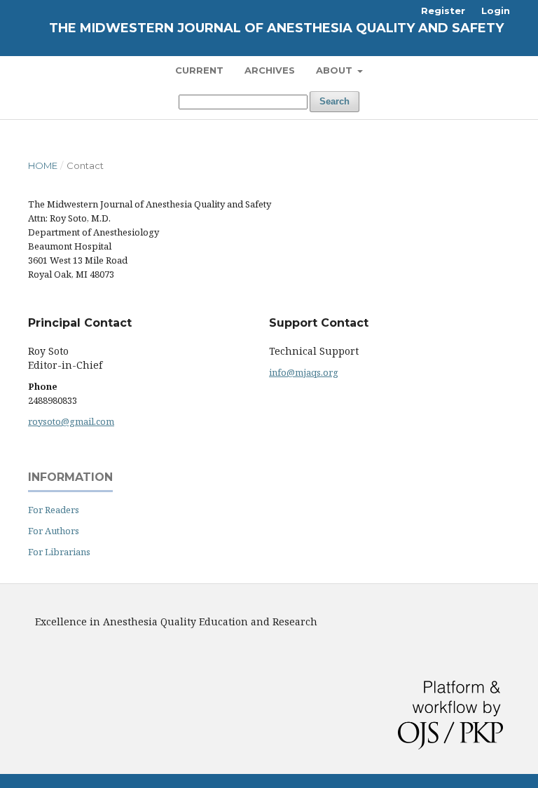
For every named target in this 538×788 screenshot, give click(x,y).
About (335, 70)
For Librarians (59, 551)
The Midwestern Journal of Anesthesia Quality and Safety (276, 28)
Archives (269, 70)
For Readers (53, 509)
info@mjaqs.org (303, 372)
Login (495, 10)
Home (42, 165)
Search (334, 101)
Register (443, 10)
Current (199, 70)
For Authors (53, 530)
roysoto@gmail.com (71, 421)
